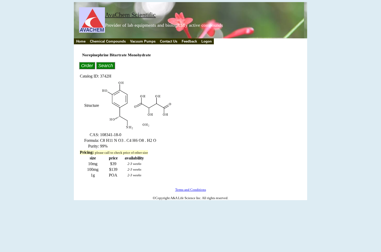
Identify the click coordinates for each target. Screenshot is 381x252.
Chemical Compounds (108, 41)
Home (81, 41)
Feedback (189, 41)
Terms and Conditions (190, 190)
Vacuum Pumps (143, 41)
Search (105, 65)
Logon (206, 41)
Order (87, 65)
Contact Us (168, 41)
